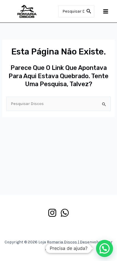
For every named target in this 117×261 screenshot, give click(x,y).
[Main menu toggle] (105, 11)
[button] (104, 248)
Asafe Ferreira (58, 248)
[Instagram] (52, 212)
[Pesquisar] (89, 11)
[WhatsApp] (64, 212)
